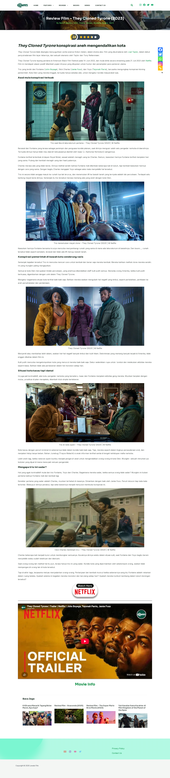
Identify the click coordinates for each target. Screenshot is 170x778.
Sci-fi (111, 23)
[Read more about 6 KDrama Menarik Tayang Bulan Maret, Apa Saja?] (37, 718)
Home (36, 5)
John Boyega (51, 69)
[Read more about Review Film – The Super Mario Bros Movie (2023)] (101, 717)
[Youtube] (75, 751)
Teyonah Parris (99, 69)
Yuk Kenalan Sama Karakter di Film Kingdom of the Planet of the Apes (132, 708)
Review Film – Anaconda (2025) (68, 706)
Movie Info (85, 684)
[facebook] (145, 4)
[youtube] (152, 4)
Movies (76, 5)
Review (105, 23)
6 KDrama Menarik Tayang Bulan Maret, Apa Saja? (37, 707)
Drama (82, 23)
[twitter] (148, 4)
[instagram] (141, 4)
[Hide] (162, 73)
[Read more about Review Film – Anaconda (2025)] (68, 716)
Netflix (148, 61)
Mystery (97, 23)
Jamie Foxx (76, 69)
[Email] (65, 751)
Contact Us (100, 5)
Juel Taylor (133, 52)
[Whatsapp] (160, 59)
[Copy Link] (160, 68)
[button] (53, 5)
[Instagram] (160, 63)
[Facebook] (160, 49)
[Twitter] (160, 54)
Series (87, 5)
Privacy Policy (118, 748)
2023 (76, 23)
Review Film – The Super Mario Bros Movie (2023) (100, 707)
